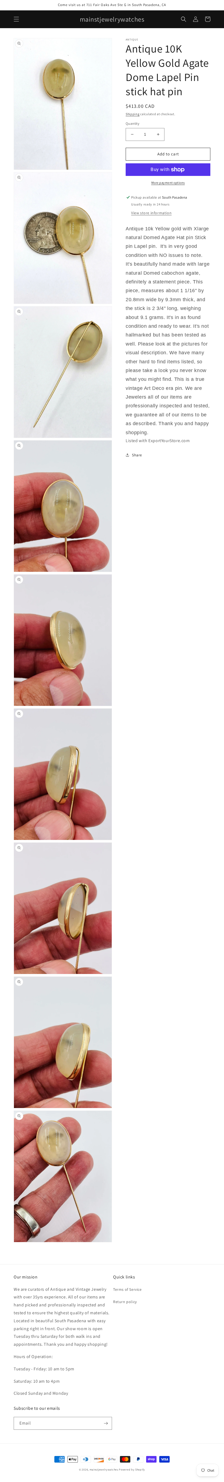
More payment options (168, 183)
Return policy (125, 1301)
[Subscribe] (106, 1423)
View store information (151, 212)
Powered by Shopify (132, 1469)
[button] (16, 19)
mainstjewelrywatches (104, 1469)
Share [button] (137, 455)
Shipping (133, 114)
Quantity (132, 123)
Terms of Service (127, 1289)
